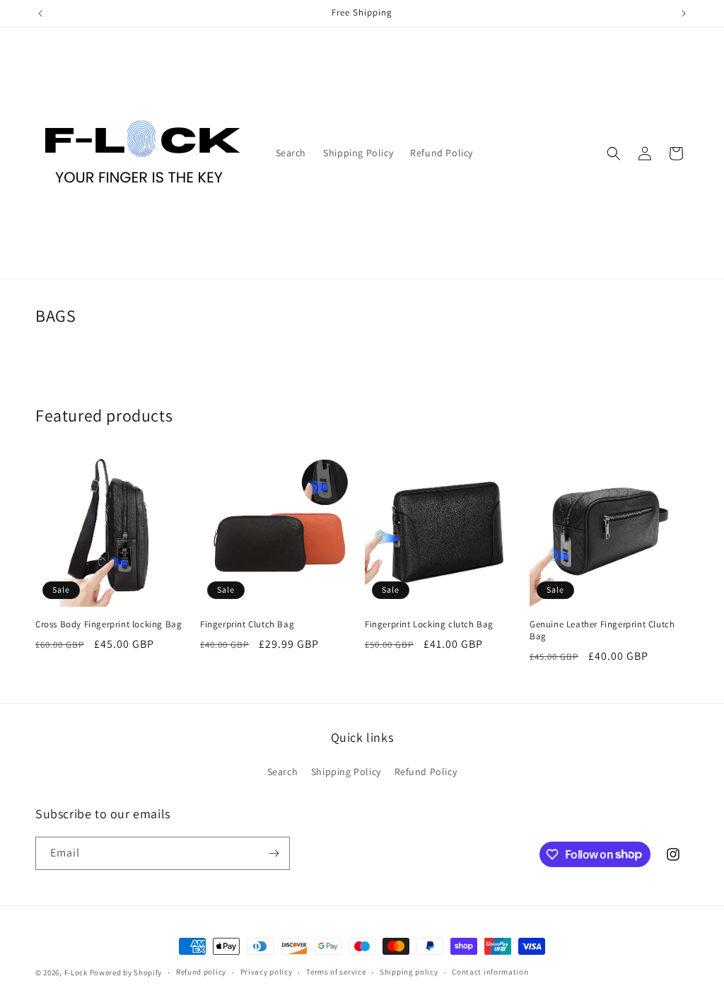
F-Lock (76, 972)
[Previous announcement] (40, 13)
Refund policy (201, 972)
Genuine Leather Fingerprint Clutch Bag (602, 630)
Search (282, 771)
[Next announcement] (683, 13)
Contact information (490, 972)
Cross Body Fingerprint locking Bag (108, 624)
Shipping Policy (346, 771)
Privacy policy (266, 972)
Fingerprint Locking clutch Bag (429, 624)
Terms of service (336, 972)
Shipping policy (409, 972)
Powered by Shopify (126, 972)
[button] (613, 153)
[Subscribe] (273, 853)
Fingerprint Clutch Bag (247, 624)
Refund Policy (426, 771)
